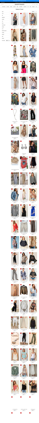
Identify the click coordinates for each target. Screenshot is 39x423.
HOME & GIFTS (24, 6)
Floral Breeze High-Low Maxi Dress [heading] (24, 201)
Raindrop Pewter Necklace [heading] (15, 121)
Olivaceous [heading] (15, 74)
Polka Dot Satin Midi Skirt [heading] (32, 377)
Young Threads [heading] (24, 42)
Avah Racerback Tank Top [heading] (33, 361)
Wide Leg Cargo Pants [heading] (24, 185)
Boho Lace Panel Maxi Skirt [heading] (33, 169)
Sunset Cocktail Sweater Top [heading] (24, 361)
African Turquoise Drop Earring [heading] (15, 137)
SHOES (17, 6)
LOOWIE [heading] (33, 74)
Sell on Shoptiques (36, 2)
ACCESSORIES (20, 6)
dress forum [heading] (15, 26)
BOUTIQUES (8, 6)
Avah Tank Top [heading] (15, 73)
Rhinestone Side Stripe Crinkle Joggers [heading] (24, 345)
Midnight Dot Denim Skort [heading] (24, 89)
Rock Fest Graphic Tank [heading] (24, 169)
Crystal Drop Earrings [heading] (24, 153)
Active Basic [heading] (24, 26)
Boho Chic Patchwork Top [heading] (24, 377)
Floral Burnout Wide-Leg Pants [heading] (24, 329)
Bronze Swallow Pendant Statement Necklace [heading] (24, 313)
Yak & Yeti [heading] (15, 58)
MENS (30, 6)
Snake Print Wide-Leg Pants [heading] (33, 345)
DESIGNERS (33, 6)
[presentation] (15, 26)
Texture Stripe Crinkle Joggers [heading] (15, 329)
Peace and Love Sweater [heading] (15, 105)
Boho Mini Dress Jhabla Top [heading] (15, 153)
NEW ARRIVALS (3, 6)
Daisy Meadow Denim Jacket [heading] (15, 201)
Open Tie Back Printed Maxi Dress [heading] (24, 137)
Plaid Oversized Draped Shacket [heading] (33, 201)
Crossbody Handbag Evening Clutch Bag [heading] (15, 169)
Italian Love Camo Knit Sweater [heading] (33, 73)
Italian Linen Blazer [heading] (15, 377)
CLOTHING (14, 6)
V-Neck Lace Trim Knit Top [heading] (24, 393)
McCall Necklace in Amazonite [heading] (15, 345)
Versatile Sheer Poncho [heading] (33, 153)
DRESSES (11, 6)
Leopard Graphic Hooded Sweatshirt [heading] (24, 121)
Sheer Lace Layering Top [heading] (33, 393)
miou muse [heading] (15, 42)
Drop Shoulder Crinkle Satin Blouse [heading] (24, 105)
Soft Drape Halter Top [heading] (33, 137)
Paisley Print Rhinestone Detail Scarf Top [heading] (15, 393)
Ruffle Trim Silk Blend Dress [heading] (15, 185)
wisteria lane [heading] (33, 58)
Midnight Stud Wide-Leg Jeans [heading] (33, 121)
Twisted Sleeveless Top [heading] (15, 361)
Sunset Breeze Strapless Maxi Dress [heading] (15, 89)
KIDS (28, 6)
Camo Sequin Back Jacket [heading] (33, 329)
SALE (36, 6)
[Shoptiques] (19, 4)
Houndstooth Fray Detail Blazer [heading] (33, 185)
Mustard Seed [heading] (33, 297)
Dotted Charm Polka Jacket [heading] (33, 89)
